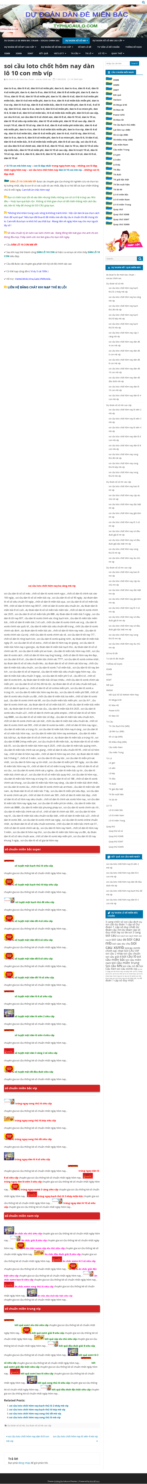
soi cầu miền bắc (123, 958)
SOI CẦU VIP (131, 950)
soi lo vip (123, 976)
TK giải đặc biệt (121, 179)
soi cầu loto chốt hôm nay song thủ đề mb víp (35, 1413)
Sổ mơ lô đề (84, 47)
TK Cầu (74, 53)
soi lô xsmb (131, 976)
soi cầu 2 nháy (114, 953)
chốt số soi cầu (123, 921)
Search (134, 63)
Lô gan (116, 154)
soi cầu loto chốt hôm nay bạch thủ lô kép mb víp (37, 1409)
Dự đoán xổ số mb (75, 40)
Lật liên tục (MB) (121, 129)
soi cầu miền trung (125, 963)
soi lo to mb (117, 974)
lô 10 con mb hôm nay (18, 165)
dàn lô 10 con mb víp (70, 169)
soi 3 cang (134, 932)
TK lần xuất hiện (121, 184)
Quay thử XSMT (121, 219)
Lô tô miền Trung (122, 204)
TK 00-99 (117, 189)
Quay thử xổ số (116, 831)
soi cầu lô (129, 956)
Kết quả (43, 53)
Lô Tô (101, 53)
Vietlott (59, 53)
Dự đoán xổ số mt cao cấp (19, 47)
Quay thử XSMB (121, 214)
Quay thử (116, 53)
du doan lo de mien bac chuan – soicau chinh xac (32, 40)
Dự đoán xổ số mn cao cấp (56, 47)
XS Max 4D (118, 109)
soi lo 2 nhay (137, 971)
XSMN (19, 53)
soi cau (111, 935)
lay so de (122, 932)
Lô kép (116, 164)
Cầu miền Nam (120, 144)
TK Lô (88, 53)
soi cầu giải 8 (113, 956)
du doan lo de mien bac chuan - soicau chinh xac (28, 79)
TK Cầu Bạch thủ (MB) (124, 124)
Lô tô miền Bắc (120, 194)
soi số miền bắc (131, 978)
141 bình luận (76, 79)
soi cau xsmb (121, 945)
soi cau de (119, 939)
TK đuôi (117, 174)
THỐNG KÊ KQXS (133, 47)
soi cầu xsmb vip (127, 968)
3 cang (110, 921)
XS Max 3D (118, 119)
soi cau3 (121, 935)
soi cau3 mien (131, 935)
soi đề (139, 978)
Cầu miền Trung (121, 149)
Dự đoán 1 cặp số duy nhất (123, 925)
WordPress (95, 1481)
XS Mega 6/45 (120, 104)
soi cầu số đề (131, 966)
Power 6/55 (119, 114)
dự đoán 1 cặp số (125, 924)
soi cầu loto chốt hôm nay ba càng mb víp (52, 585)
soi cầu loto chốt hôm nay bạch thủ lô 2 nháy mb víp (38, 1405)
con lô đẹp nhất (42, 165)
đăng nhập (24, 1462)
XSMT (30, 53)
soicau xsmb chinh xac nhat (123, 949)
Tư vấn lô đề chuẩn (108, 47)
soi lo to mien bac (129, 974)
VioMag (57, 1481)
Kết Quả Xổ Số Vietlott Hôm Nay (124, 694)
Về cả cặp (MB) (120, 134)
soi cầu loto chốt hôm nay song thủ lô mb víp (35, 1417)
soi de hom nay (117, 971)
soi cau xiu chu (121, 943)
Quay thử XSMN (121, 224)
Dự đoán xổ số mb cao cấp (107, 40)
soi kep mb (127, 971)
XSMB (7, 53)
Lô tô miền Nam (121, 199)
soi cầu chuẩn (131, 953)
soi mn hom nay (119, 978)
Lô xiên (117, 159)
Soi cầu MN (114, 966)
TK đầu (116, 169)
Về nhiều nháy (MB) (123, 139)
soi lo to (109, 974)
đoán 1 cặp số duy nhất (120, 980)
